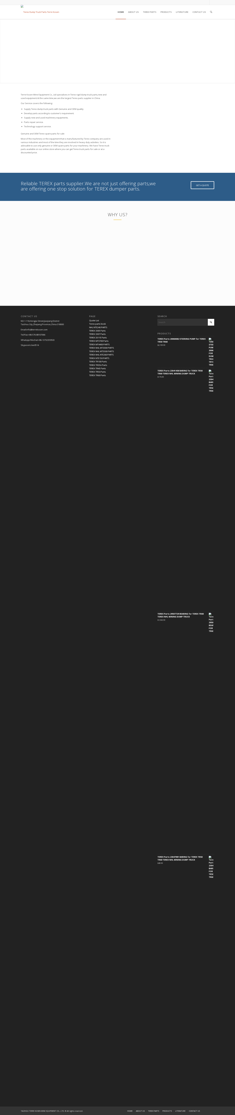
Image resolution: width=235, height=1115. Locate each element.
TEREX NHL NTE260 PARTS (101, 354)
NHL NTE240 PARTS (98, 327)
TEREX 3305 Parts (97, 330)
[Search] (211, 12)
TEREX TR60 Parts (97, 375)
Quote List (94, 320)
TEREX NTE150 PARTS (99, 358)
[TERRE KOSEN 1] (40, 12)
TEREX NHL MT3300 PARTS (101, 347)
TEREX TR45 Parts (97, 368)
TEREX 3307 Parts (97, 334)
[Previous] (130, 128)
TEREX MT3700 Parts (99, 340)
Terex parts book (97, 323)
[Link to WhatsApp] (207, 2)
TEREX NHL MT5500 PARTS (101, 351)
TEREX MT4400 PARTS (99, 344)
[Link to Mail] (211, 2)
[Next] (207, 128)
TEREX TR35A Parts (98, 365)
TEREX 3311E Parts (98, 337)
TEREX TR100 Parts (98, 361)
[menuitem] (121, 12)
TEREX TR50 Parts (97, 371)
